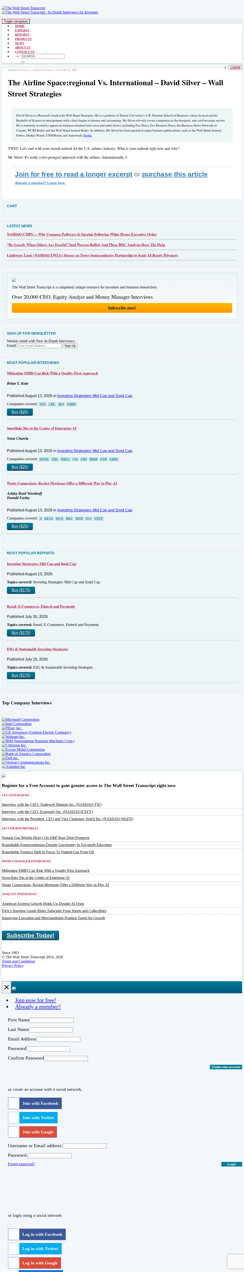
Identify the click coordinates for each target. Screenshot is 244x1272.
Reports (22, 34)
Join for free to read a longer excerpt (73, 174)
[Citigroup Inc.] (14, 745)
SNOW (44, 459)
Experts (22, 30)
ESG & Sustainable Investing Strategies (37, 648)
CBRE (114, 459)
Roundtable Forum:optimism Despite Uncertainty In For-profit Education (57, 845)
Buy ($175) (21, 590)
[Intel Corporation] (16, 724)
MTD (79, 518)
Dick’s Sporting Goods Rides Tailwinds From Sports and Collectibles (54, 911)
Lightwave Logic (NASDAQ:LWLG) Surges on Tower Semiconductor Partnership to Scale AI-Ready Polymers (92, 255)
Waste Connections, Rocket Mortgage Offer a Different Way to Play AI (62, 483)
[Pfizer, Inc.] (12, 728)
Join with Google (38, 1132)
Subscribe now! (122, 307)
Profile (87, 135)
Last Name (18, 1029)
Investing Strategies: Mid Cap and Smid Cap (94, 396)
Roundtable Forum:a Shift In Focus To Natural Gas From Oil (48, 852)
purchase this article (175, 174)
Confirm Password (26, 1057)
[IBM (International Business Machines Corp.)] (38, 741)
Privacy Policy (13, 966)
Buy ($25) (20, 412)
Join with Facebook (40, 1103)
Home (20, 26)
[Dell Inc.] (10, 758)
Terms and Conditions (18, 961)
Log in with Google (40, 1263)
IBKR (93, 459)
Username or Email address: (35, 1145)
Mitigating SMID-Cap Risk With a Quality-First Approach (52, 373)
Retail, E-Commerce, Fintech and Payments (41, 606)
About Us (22, 47)
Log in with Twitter (40, 1248)
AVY (61, 404)
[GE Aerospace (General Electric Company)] (36, 732)
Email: (12, 345)
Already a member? (38, 1007)
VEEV (98, 518)
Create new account (226, 1067)
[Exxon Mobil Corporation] (23, 749)
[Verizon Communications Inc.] (26, 762)
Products (23, 39)
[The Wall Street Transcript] (23, 8)
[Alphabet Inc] (13, 767)
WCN (59, 518)
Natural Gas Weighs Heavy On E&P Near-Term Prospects (46, 838)
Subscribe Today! (30, 935)
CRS (84, 459)
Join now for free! (35, 1000)
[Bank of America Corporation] (26, 754)
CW (75, 459)
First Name (19, 1019)
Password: (18, 1155)
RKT (69, 518)
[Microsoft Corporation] (20, 719)
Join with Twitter (38, 1117)
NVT (43, 404)
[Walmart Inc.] (13, 737)
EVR (103, 459)
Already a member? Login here (40, 183)
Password (17, 1048)
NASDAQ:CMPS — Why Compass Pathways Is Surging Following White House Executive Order (82, 234)
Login (235, 67)
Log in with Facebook (42, 1234)
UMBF (71, 404)
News (19, 43)
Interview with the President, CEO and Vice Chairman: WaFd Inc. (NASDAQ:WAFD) (67, 819)
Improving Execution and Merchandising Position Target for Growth (53, 918)
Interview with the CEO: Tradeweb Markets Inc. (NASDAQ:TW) (52, 805)
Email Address (22, 1038)
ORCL (65, 459)
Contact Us (25, 52)
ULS (89, 518)
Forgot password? (21, 1164)
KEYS (49, 518)
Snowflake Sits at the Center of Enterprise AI (41, 428)
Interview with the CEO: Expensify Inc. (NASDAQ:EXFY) (47, 812)
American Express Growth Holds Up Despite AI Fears (43, 904)
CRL (52, 404)
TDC (55, 459)
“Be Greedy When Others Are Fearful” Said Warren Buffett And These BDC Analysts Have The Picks (86, 244)
